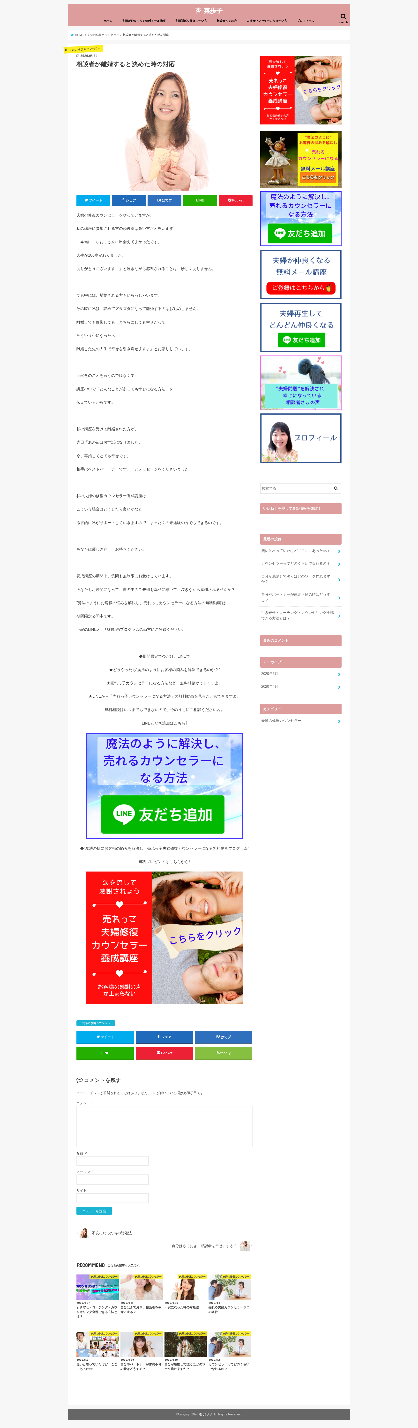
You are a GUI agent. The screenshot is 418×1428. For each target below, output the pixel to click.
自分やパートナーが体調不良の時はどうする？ (295, 597)
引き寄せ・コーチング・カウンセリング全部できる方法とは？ (297, 615)
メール (83, 1172)
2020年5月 (269, 674)
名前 (82, 1153)
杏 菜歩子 (209, 10)
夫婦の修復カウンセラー (97, 1023)
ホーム (108, 21)
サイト (81, 1190)
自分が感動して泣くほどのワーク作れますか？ (295, 579)
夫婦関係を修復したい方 (191, 21)
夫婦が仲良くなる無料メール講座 (144, 21)
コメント (85, 1103)
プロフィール (305, 21)
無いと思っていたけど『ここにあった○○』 (296, 551)
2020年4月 (269, 686)
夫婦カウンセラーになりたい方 (266, 21)
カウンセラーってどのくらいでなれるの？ (295, 563)
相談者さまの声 (227, 21)
